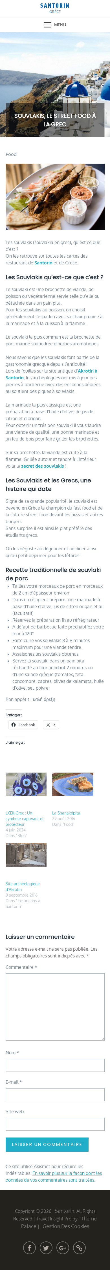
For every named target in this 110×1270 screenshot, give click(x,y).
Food (11, 154)
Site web (15, 1111)
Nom (12, 1052)
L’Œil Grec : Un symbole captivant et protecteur (25, 819)
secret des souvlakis (42, 466)
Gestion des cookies (66, 1226)
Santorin (55, 6)
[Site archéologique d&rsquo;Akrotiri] (26, 855)
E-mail (14, 1082)
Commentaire (21, 967)
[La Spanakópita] (72, 784)
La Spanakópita (66, 813)
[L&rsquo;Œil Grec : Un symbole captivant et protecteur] (26, 784)
